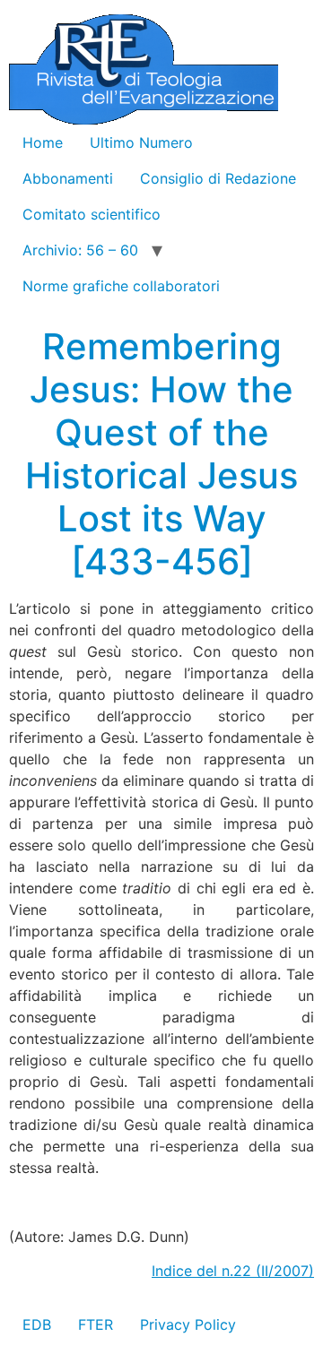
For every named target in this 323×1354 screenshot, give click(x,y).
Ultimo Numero (141, 142)
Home (42, 142)
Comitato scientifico (91, 214)
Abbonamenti (67, 178)
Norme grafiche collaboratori (121, 286)
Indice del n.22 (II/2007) (233, 1271)
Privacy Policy (188, 1324)
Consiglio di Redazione (218, 178)
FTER (95, 1324)
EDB (36, 1324)
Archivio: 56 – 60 (80, 250)
